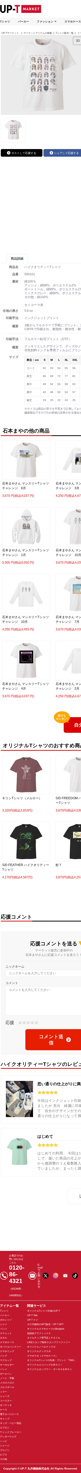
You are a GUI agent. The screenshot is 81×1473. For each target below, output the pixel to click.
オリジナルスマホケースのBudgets (45, 1328)
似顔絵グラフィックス (39, 1333)
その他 (3, 1459)
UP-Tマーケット (10, 33)
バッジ (3, 1369)
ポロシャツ (6, 1319)
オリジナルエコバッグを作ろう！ (45, 1364)
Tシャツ (5, 21)
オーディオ (6, 1405)
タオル (3, 1337)
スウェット (6, 1333)
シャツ (3, 1324)
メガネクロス (7, 1382)
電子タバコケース (9, 1414)
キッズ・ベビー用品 (10, 1423)
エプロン (4, 1427)
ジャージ (4, 1445)
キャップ (4, 1418)
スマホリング (7, 1351)
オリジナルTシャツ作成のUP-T (43, 1310)
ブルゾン (4, 1450)
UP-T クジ (32, 1319)
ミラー (3, 1391)
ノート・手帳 (7, 1378)
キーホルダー (7, 1364)
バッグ (3, 1355)
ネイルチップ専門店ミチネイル (43, 1337)
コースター (6, 1400)
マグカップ (6, 1360)
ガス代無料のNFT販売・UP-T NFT (45, 1324)
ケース (3, 1409)
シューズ (4, 1396)
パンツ (3, 1328)
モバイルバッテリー (10, 1346)
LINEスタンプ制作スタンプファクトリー (48, 1342)
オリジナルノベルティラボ (41, 1346)
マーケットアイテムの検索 (38, 33)
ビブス (3, 1454)
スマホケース (7, 1342)
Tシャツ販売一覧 (65, 33)
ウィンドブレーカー (10, 1432)
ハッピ (3, 1441)
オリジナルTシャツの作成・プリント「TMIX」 (51, 1360)
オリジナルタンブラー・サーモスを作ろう (49, 1369)
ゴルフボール (7, 1387)
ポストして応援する (23, 153)
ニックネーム (15, 966)
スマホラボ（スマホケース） (42, 1355)
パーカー (23, 21)
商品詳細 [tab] (17, 258)
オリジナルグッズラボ (39, 1351)
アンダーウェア (8, 1436)
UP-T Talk (32, 1315)
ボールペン (6, 1373)
